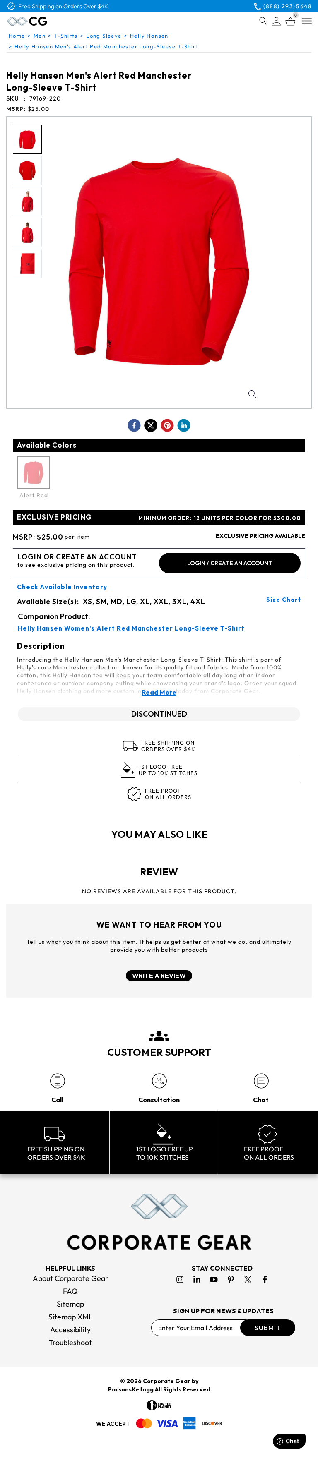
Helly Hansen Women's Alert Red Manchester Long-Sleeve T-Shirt (131, 628)
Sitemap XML (70, 1316)
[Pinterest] (231, 1279)
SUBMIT (268, 1328)
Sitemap (70, 1304)
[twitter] (150, 425)
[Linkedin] (197, 1279)
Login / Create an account (229, 563)
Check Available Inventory (62, 587)
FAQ (70, 1291)
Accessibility (70, 1329)
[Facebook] (265, 1279)
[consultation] (159, 1081)
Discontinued (159, 714)
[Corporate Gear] (159, 1221)
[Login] (276, 21)
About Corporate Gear (70, 1278)
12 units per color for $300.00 (219, 518)
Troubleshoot (70, 1342)
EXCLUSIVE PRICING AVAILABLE (260, 536)
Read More (159, 692)
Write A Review (159, 975)
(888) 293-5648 (287, 6)
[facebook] (134, 425)
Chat (261, 1100)
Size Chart (283, 599)
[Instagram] (180, 1279)
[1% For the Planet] (159, 1405)
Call (57, 1100)
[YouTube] (214, 1279)
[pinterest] (167, 425)
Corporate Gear (166, 1381)
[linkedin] (183, 425)
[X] (248, 1279)
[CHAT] (261, 1081)
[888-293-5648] (57, 1081)
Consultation (159, 1100)
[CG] (44, 21)
